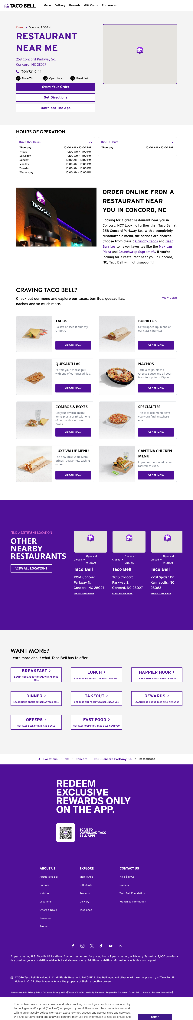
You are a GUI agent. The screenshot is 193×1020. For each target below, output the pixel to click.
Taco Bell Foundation (132, 893)
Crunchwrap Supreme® (137, 252)
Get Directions (55, 97)
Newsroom (46, 918)
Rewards (74, 5)
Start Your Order (55, 87)
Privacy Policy (35, 992)
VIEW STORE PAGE (84, 593)
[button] (57, 869)
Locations (45, 901)
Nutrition (45, 893)
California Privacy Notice (55, 992)
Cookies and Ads (19, 992)
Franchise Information (132, 901)
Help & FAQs (126, 876)
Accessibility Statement (93, 992)
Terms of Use (74, 992)
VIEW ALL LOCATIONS (31, 568)
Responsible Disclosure (116, 992)
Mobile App (86, 876)
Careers (124, 885)
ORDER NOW (73, 345)
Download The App (55, 108)
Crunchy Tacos (146, 241)
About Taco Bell (49, 876)
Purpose (107, 5)
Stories (44, 926)
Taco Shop (86, 910)
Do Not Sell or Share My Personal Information (150, 992)
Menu (47, 5)
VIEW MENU (169, 298)
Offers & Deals (48, 910)
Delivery (60, 5)
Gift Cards (91, 5)
